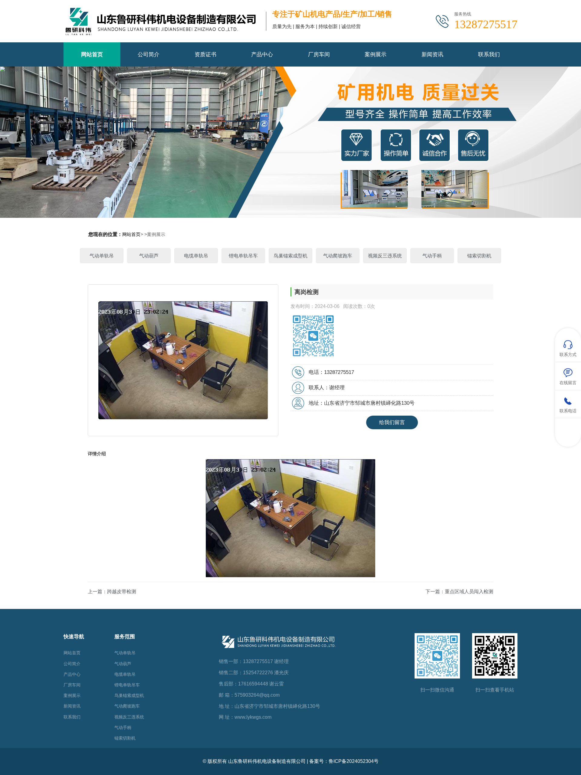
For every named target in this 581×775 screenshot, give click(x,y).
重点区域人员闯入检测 (469, 591)
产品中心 (262, 54)
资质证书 (205, 54)
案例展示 (375, 54)
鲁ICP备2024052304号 (354, 761)
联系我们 (489, 54)
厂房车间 (319, 54)
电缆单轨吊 (196, 255)
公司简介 (148, 54)
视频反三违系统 (385, 255)
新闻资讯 (432, 54)
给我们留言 (392, 422)
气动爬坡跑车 (337, 255)
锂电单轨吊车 (243, 255)
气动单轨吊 (102, 255)
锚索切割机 (479, 255)
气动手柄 (432, 255)
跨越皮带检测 (121, 591)
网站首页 (92, 54)
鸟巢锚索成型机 (290, 255)
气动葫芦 (149, 255)
